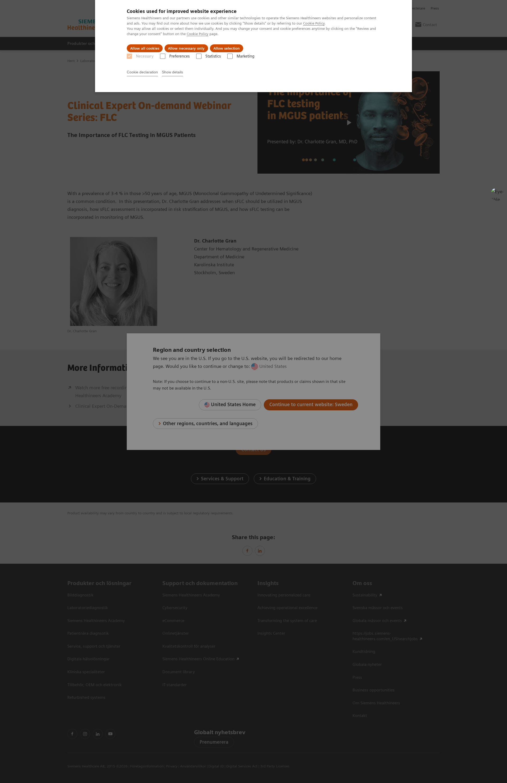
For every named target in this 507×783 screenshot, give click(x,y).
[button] (497, 194)
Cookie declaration (142, 72)
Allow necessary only (186, 48)
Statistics (213, 56)
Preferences (179, 56)
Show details (172, 72)
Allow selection (226, 48)
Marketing (245, 56)
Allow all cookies (144, 48)
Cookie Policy (314, 23)
